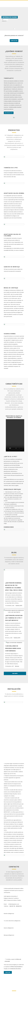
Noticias (17, 666)
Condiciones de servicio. (15, 968)
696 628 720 (18, 906)
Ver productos (9, 112)
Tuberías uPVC (18, 605)
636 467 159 (12, 906)
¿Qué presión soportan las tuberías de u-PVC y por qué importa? (13, 618)
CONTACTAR (14, 40)
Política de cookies (13, 1002)
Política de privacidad (16, 966)
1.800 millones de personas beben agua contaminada (13, 648)
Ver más (15, 673)
